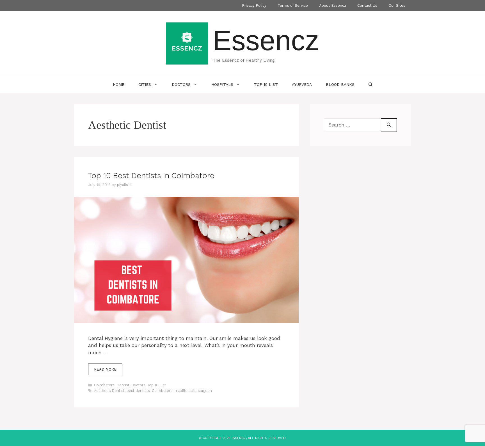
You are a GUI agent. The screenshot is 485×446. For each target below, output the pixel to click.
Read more (105, 369)
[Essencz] (187, 43)
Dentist (123, 385)
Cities (144, 84)
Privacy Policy (254, 5)
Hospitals (222, 84)
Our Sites (396, 5)
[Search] (389, 125)
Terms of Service (293, 5)
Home (118, 84)
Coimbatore (104, 385)
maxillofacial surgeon (193, 390)
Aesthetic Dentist (109, 390)
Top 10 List (266, 84)
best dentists (138, 390)
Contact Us (367, 5)
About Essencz (332, 5)
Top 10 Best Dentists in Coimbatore (151, 175)
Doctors (181, 84)
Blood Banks (340, 84)
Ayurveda (302, 84)
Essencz (266, 40)
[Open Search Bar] (370, 84)
